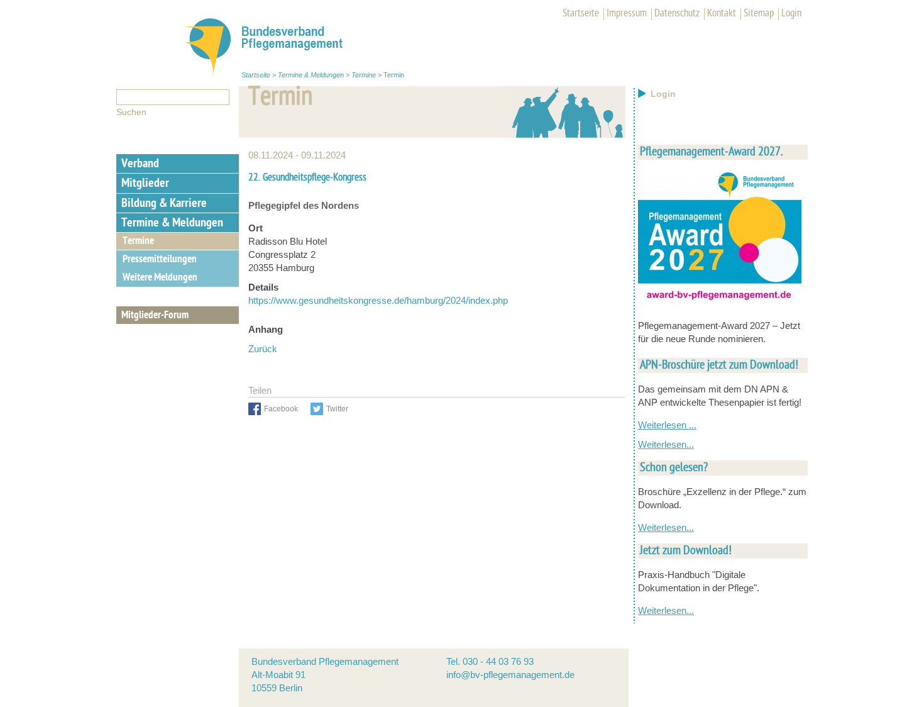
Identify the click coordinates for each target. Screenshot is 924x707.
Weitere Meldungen (160, 278)
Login (791, 14)
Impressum (627, 14)
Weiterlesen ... (667, 425)
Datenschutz (677, 14)
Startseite (581, 14)
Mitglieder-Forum (155, 316)
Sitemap (759, 14)
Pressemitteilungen (160, 260)
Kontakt (721, 14)
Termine (363, 75)
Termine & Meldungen (311, 75)
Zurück (262, 348)
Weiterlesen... (666, 444)
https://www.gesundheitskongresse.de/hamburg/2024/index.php (378, 300)
